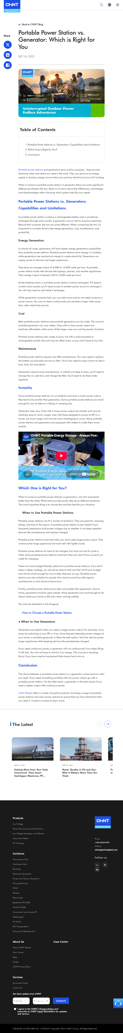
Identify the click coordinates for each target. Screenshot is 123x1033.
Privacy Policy (47, 1009)
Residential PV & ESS (21, 902)
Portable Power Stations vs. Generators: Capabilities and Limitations (64, 144)
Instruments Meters (21, 838)
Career (16, 962)
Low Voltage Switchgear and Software (28, 833)
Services (18, 977)
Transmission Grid (20, 859)
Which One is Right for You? (42, 149)
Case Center (60, 941)
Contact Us (17, 987)
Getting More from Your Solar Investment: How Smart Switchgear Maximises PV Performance (31, 773)
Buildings (17, 869)
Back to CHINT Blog (32, 24)
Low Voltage (18, 824)
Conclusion (34, 154)
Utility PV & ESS (19, 907)
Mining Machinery (20, 883)
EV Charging (18, 843)
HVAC (15, 888)
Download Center (20, 983)
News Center (18, 952)
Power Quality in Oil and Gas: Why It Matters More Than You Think (79, 772)
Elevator (16, 893)
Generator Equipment (22, 873)
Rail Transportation (21, 926)
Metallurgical (18, 916)
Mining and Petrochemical (24, 931)
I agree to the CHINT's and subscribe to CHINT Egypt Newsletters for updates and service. (42, 1011)
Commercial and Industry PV (25, 912)
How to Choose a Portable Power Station (47, 612)
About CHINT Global (22, 947)
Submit (61, 1001)
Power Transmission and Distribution (28, 828)
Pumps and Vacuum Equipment (26, 878)
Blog (15, 957)
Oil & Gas (17, 921)
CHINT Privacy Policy (21, 966)
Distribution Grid (20, 864)
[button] (107, 724)
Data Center (18, 897)
